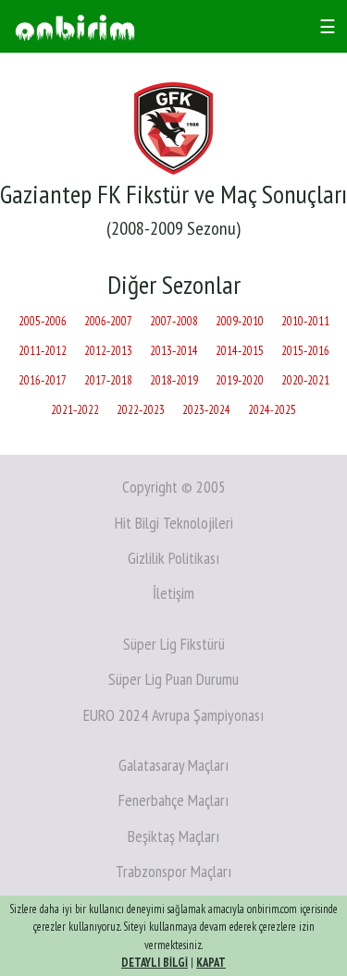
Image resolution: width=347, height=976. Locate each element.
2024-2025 (272, 410)
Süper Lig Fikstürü (174, 643)
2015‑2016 (305, 351)
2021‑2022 (75, 410)
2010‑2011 (305, 321)
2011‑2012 (43, 351)
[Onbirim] (75, 26)
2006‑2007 (108, 321)
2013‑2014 (174, 351)
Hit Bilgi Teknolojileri (174, 522)
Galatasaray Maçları (173, 764)
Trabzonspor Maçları (173, 871)
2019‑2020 (240, 380)
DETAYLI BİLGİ (154, 962)
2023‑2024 (206, 410)
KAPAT (211, 962)
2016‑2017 (43, 380)
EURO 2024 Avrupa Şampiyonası (173, 715)
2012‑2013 (108, 351)
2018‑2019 (174, 380)
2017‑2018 (108, 380)
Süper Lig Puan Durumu (173, 678)
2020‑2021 (305, 380)
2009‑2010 (240, 321)
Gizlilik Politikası (173, 557)
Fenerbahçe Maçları (173, 800)
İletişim (173, 593)
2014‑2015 (240, 351)
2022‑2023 (141, 410)
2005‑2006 (43, 321)
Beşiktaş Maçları (173, 836)
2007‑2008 (174, 321)
